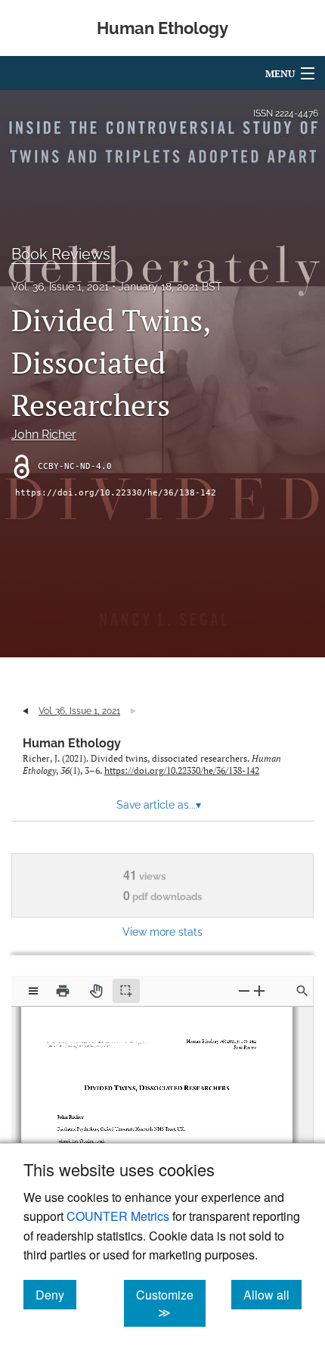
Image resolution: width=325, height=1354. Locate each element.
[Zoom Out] (244, 990)
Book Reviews (60, 254)
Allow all (272, 1294)
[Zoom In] (259, 990)
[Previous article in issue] (25, 711)
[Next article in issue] (133, 711)
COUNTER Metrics (118, 1216)
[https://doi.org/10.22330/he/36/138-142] (86, 1044)
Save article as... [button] (158, 805)
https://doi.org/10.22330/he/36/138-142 (115, 493)
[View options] (33, 991)
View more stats (162, 931)
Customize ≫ (171, 1303)
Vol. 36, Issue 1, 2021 (60, 287)
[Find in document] (302, 991)
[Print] (62, 991)
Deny (56, 1294)
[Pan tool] (96, 991)
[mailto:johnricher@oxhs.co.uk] (84, 1135)
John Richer (43, 434)
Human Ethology (72, 743)
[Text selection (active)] (126, 991)
